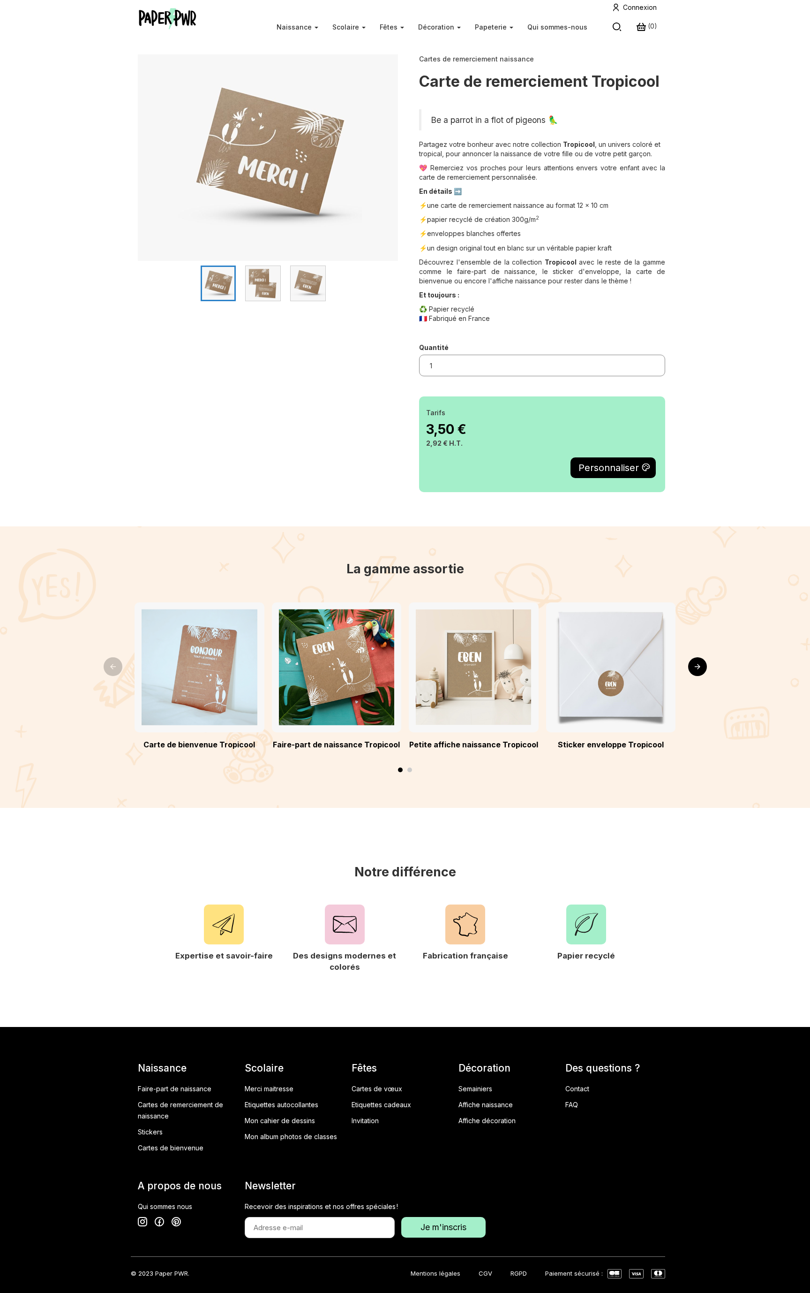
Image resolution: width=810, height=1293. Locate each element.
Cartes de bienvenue (170, 1148)
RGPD (518, 1273)
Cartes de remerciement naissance (476, 59)
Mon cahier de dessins (280, 1121)
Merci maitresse (269, 1089)
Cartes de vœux (377, 1089)
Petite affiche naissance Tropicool (473, 744)
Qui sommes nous (165, 1206)
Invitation (365, 1121)
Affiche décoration (487, 1121)
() (651, 26)
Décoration (437, 27)
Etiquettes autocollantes (281, 1105)
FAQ (571, 1105)
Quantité (434, 347)
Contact (577, 1089)
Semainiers (475, 1089)
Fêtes (389, 27)
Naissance (295, 27)
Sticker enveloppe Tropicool (611, 744)
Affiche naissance (485, 1105)
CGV (485, 1273)
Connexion (640, 7)
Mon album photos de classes (291, 1137)
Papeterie (492, 27)
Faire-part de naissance (174, 1089)
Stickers (150, 1132)
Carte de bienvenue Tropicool (199, 744)
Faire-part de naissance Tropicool (336, 744)
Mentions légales (435, 1273)
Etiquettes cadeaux (381, 1105)
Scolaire (346, 27)
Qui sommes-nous (557, 27)
